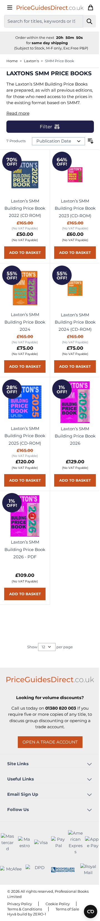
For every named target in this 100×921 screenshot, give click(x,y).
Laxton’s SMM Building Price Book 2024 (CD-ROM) (72, 342)
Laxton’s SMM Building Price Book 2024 (23, 342)
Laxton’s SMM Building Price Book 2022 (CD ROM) (23, 223)
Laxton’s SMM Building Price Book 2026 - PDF (23, 576)
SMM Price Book (59, 61)
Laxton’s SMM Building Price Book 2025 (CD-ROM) (24, 461)
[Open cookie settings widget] (86, 911)
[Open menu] (9, 7)
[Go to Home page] (49, 7)
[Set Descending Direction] (86, 154)
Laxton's (31, 61)
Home (12, 61)
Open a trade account (48, 768)
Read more (17, 126)
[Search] (85, 21)
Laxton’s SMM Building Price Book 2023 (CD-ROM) (72, 223)
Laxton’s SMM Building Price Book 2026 (71, 461)
